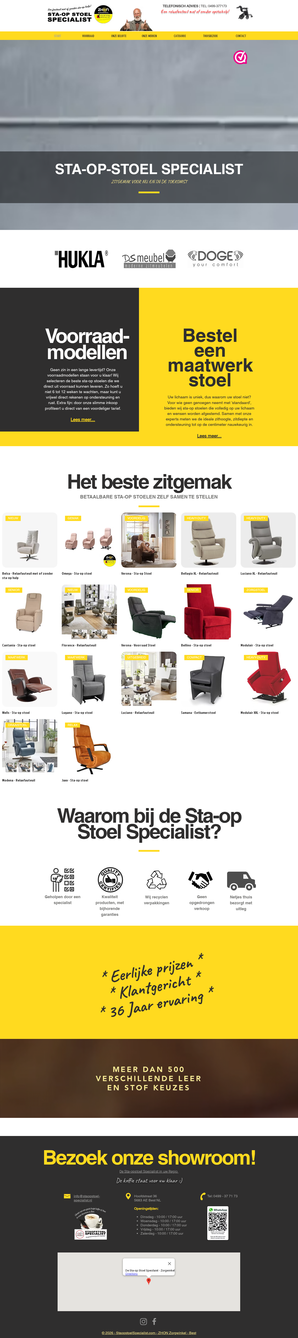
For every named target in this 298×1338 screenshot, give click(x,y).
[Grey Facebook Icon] (154, 1321)
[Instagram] (143, 1321)
